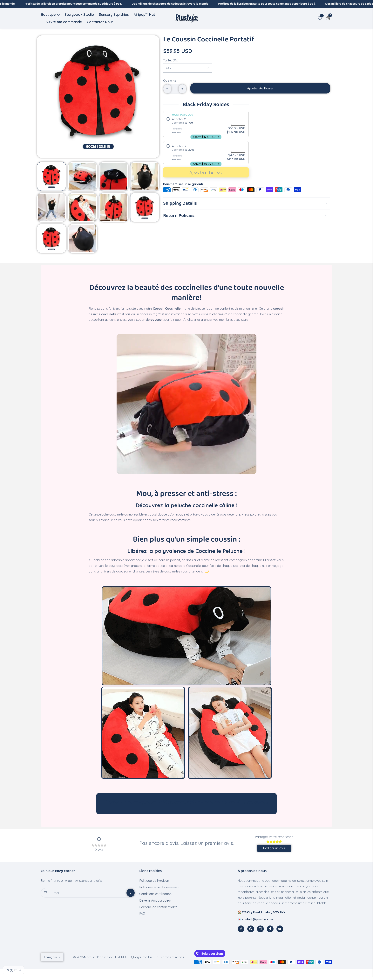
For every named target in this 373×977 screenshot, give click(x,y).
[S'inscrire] (130, 893)
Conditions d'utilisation (155, 894)
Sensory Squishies (114, 14)
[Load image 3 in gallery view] (113, 176)
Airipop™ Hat (144, 14)
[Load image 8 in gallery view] (144, 207)
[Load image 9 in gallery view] (51, 238)
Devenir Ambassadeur (155, 900)
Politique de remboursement (159, 887)
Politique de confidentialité (158, 907)
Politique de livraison (154, 881)
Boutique (48, 14)
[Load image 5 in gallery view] (51, 207)
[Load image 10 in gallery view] (82, 238)
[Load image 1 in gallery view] (51, 176)
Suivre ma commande (64, 22)
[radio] (205, 125)
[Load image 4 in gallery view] (144, 176)
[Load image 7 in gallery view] (113, 207)
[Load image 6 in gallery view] (82, 207)
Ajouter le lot (205, 172)
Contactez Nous (100, 22)
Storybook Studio (79, 14)
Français (51, 957)
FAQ (142, 913)
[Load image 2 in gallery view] (82, 176)
